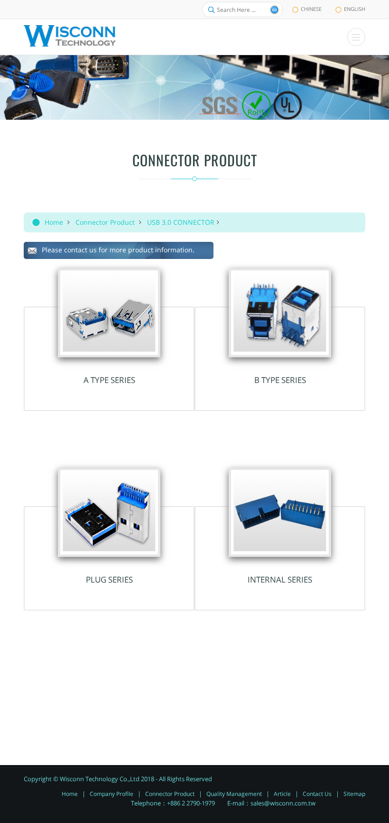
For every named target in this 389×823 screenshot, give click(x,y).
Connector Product (105, 222)
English (354, 8)
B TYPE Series (280, 379)
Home (54, 222)
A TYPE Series (109, 379)
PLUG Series (109, 579)
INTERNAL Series (280, 579)
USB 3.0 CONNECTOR (180, 222)
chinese (311, 8)
